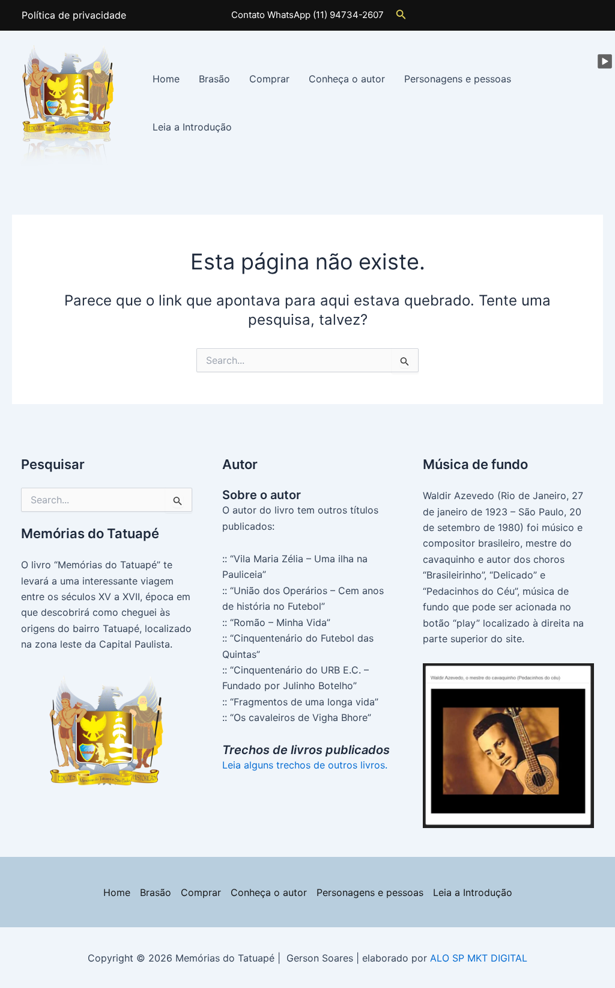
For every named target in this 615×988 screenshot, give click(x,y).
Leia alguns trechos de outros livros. (304, 765)
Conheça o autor (347, 79)
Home (166, 79)
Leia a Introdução (192, 127)
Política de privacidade (74, 15)
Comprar (269, 79)
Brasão (214, 79)
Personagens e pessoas (457, 79)
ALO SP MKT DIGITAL (478, 958)
